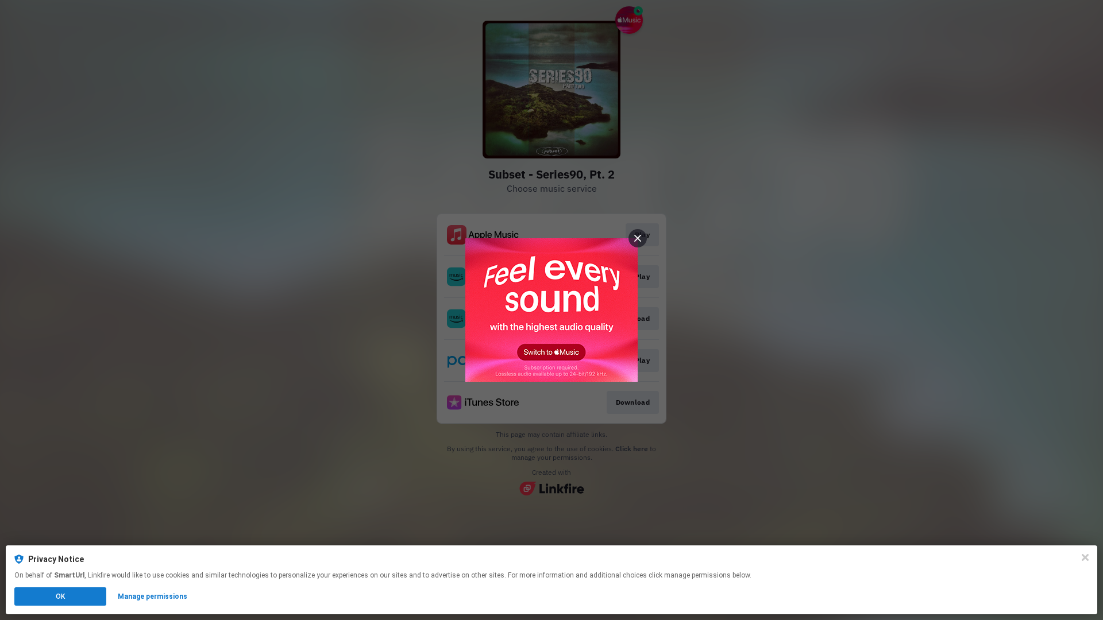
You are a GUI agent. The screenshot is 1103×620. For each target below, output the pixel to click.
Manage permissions (152, 596)
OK (60, 596)
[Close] (1085, 557)
